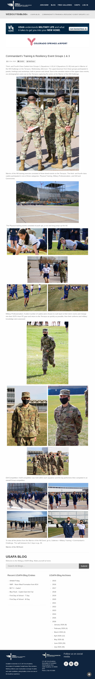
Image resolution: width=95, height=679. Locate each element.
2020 (54, 599)
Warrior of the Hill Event (14, 547)
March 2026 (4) (59, 632)
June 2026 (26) (59, 643)
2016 (54, 584)
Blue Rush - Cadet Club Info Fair (21, 592)
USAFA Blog (35, 14)
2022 (54, 607)
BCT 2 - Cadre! (15, 588)
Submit (84, 566)
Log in (85, 5)
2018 (54, 592)
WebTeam (31, 61)
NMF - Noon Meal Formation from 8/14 (24, 584)
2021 (54, 603)
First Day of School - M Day (20, 599)
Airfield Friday (15, 581)
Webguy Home (22, 14)
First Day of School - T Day (19, 595)
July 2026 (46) (59, 647)
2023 (54, 610)
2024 (54, 614)
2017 (54, 588)
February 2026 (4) (61, 628)
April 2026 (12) (59, 636)
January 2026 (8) (60, 625)
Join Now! (44, 5)
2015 (54, 581)
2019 (54, 595)
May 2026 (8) (59, 639)
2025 (54, 618)
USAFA (21, 61)
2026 (54, 621)
